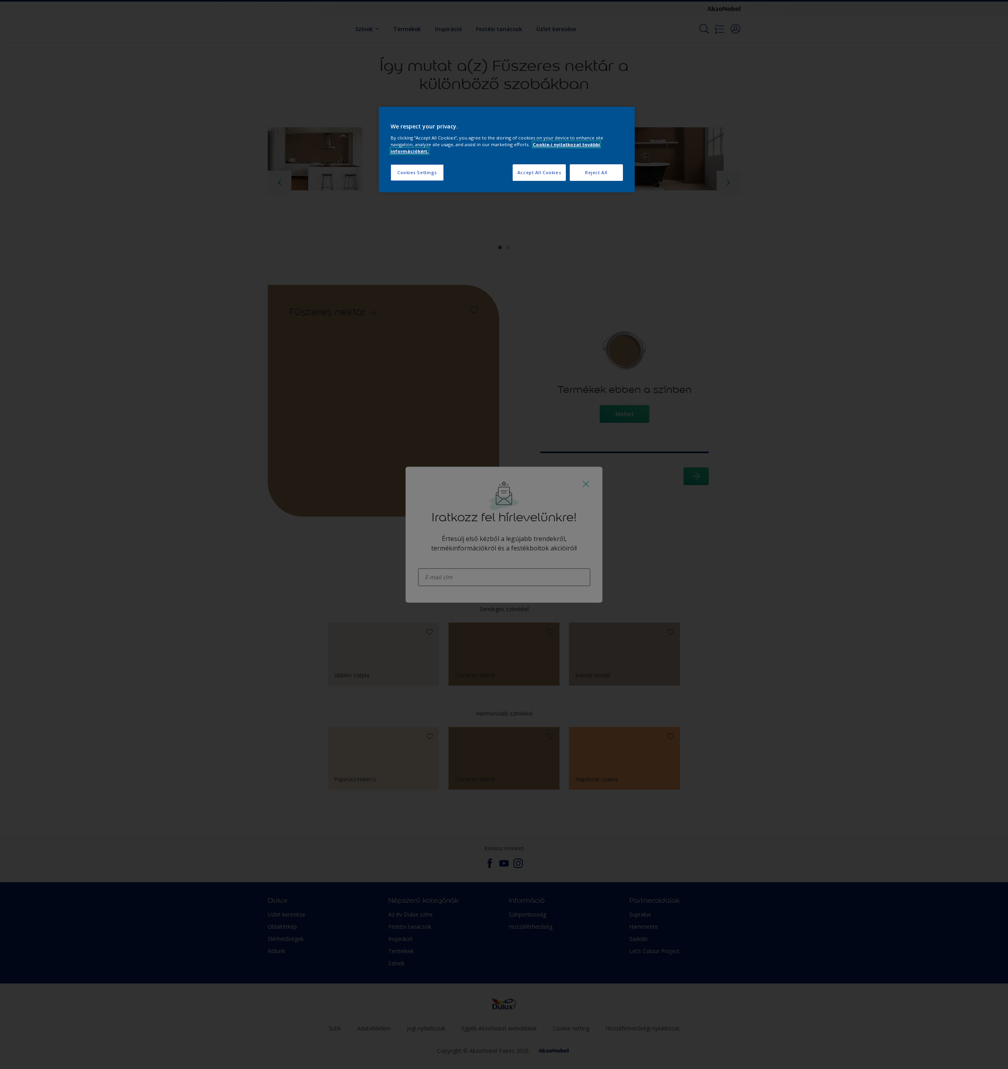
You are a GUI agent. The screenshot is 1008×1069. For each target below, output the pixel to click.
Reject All (596, 172)
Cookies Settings (417, 172)
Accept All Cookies (539, 172)
